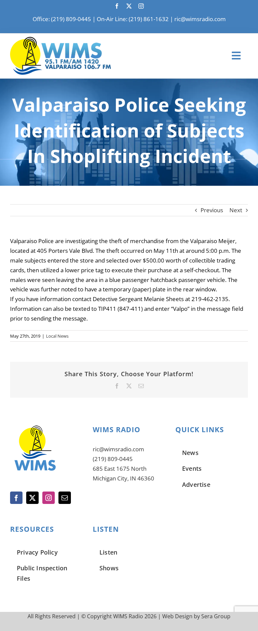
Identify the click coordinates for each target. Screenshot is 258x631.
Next (235, 210)
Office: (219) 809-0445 (62, 19)
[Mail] (64, 498)
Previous (212, 210)
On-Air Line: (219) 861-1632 (133, 19)
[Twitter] (32, 498)
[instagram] (141, 6)
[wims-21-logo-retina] (60, 40)
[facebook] (117, 6)
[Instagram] (48, 498)
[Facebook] (16, 498)
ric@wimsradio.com (200, 19)
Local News (57, 336)
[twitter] (129, 6)
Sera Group (215, 616)
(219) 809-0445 (113, 459)
